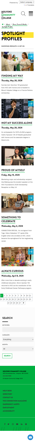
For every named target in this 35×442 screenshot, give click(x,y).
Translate (30, 5)
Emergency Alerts (11, 404)
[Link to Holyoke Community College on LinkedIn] (21, 424)
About (8, 24)
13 (4, 299)
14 (7, 299)
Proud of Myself (13, 170)
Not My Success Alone (16, 123)
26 (17, 303)
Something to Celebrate (11, 219)
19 (21, 299)
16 (13, 299)
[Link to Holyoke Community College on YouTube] (17, 424)
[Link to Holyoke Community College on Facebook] (4, 424)
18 (19, 299)
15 (10, 299)
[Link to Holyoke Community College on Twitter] (8, 424)
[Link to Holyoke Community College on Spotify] (25, 424)
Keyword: (6, 325)
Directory (7, 394)
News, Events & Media (20, 24)
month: (5, 345)
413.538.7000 (7, 376)
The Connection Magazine (15, 401)
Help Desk (7, 390)
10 (27, 295)
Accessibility (9, 411)
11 (30, 295)
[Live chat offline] (30, 437)
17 (16, 299)
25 (14, 303)
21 (27, 299)
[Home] (2, 24)
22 (30, 299)
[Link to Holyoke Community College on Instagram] (12, 424)
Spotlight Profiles (7, 26)
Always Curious (12, 271)
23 (8, 303)
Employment (8, 407)
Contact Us (8, 397)
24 (11, 303)
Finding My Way (12, 76)
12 (1, 299)
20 (24, 299)
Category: (6, 335)
